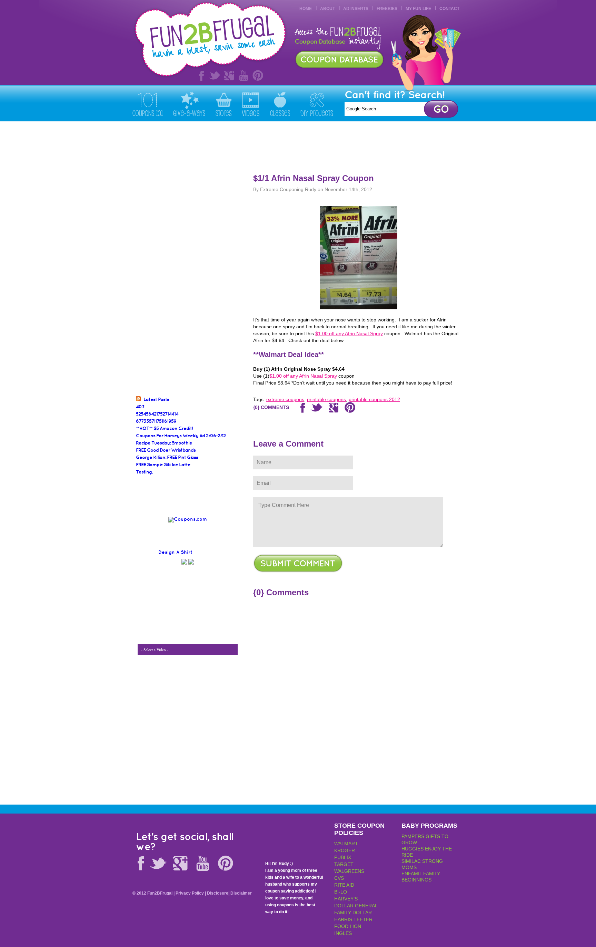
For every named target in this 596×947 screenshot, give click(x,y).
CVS (339, 878)
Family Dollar (353, 912)
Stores (223, 103)
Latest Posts (156, 399)
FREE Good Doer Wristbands (166, 450)
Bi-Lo (340, 892)
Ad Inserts (355, 8)
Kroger (344, 850)
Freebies (387, 8)
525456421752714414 (157, 414)
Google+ (229, 75)
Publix (342, 857)
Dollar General (356, 905)
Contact (449, 8)
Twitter (214, 75)
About (327, 8)
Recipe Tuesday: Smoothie (164, 443)
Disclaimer (241, 893)
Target (344, 864)
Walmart (346, 843)
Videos (251, 103)
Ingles (343, 933)
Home (305, 8)
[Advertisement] (338, 143)
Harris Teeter (353, 919)
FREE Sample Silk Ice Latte (163, 464)
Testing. (144, 472)
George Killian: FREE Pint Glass (167, 457)
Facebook (200, 75)
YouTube (243, 75)
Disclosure (217, 893)
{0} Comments (271, 407)
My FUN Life (418, 8)
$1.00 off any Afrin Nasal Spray (349, 333)
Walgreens (349, 871)
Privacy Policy (190, 893)
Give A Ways (189, 103)
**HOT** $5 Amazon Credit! (164, 428)
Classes (280, 103)
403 (140, 407)
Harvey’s (346, 898)
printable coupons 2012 (374, 399)
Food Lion (347, 926)
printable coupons (326, 399)
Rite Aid (344, 885)
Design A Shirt (175, 552)
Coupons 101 (147, 103)
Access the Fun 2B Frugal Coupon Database (339, 59)
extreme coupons (285, 399)
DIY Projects (316, 103)
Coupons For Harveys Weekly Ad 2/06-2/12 (181, 435)
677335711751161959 (156, 421)
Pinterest (258, 75)
